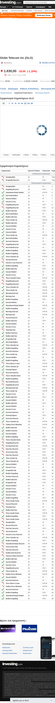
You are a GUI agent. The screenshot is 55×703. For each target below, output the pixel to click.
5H (22, 103)
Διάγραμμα (13, 89)
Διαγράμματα (40, 7)
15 (12, 103)
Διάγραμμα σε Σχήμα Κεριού (3, 103)
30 (15, 103)
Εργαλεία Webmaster (9, 653)
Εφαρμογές (6, 647)
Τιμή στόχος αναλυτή (42, 93)
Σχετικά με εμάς (28, 647)
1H (19, 103)
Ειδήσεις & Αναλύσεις (29, 89)
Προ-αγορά (38, 11)
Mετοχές (5, 11)
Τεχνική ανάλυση (6, 93)
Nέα (50, 7)
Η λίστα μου (18, 7)
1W (28, 103)
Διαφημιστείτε (27, 650)
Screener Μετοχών (17, 11)
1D (25, 103)
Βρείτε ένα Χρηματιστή (12, 620)
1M (32, 103)
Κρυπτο (29, 7)
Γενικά (3, 89)
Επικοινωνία (27, 653)
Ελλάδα (29, 11)
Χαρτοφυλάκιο (7, 650)
